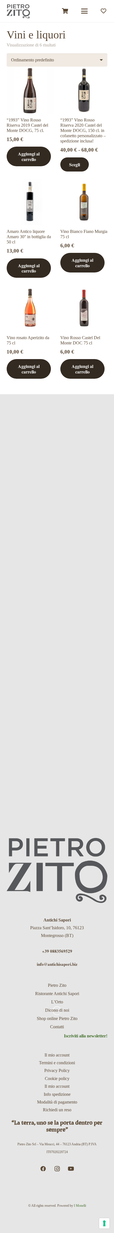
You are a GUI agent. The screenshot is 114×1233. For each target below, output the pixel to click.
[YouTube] (71, 1169)
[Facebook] (43, 1169)
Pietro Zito (57, 985)
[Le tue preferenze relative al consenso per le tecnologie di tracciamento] (104, 1223)
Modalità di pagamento (57, 1102)
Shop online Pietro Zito (57, 1018)
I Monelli (80, 1206)
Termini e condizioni (57, 1062)
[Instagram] (57, 1169)
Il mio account (57, 1055)
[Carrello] (65, 11)
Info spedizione (57, 1094)
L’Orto (57, 1002)
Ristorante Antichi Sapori (57, 993)
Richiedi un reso (57, 1109)
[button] (84, 11)
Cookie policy (57, 1078)
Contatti (57, 1026)
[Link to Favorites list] (103, 11)
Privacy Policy (57, 1070)
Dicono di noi (57, 1010)
